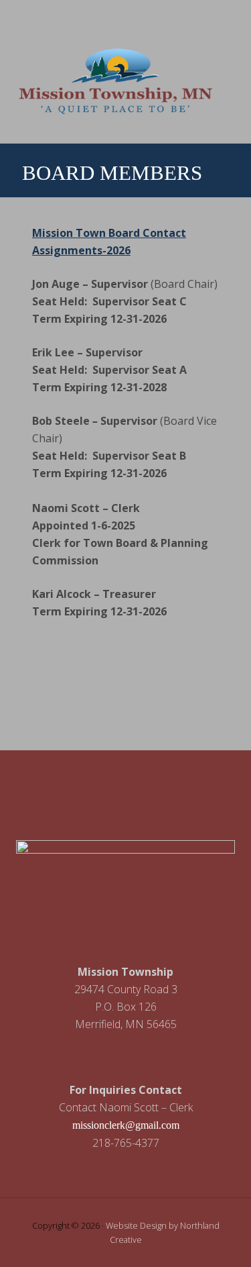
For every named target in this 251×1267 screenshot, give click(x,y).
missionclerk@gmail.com (125, 1125)
